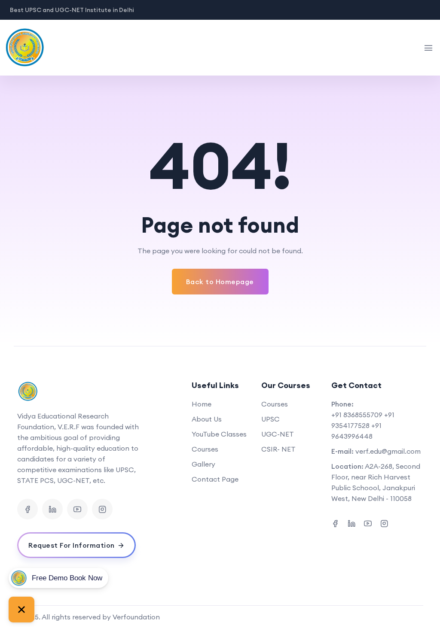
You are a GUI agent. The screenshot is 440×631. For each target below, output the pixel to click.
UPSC (270, 419)
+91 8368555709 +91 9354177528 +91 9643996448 (362, 425)
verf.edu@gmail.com (388, 451)
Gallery (203, 464)
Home (201, 404)
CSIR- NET (278, 449)
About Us (207, 419)
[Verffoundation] (36, 47)
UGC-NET (277, 434)
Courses (205, 449)
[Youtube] (77, 509)
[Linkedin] (52, 509)
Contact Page (215, 479)
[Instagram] (102, 509)
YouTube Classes (219, 434)
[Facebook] (27, 509)
